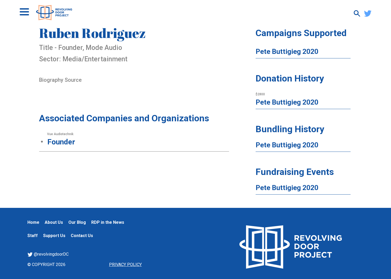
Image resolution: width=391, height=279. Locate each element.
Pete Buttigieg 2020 (287, 51)
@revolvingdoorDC (51, 254)
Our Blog (77, 222)
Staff (32, 235)
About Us (54, 222)
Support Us (54, 235)
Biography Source (60, 80)
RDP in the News (107, 222)
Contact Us (82, 235)
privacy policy (125, 264)
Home (33, 222)
